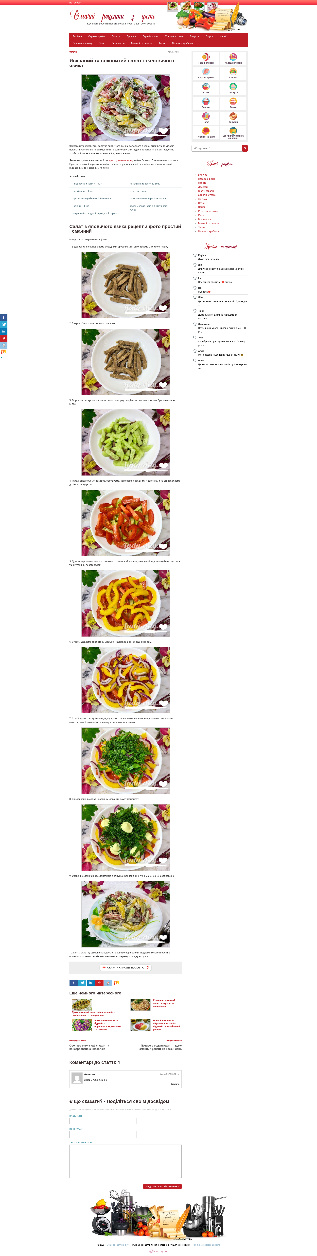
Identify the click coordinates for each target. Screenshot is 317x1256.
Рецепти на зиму (82, 43)
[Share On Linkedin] (91, 983)
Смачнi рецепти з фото (118, 1245)
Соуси (209, 36)
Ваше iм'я (75, 1115)
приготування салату (120, 160)
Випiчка (77, 36)
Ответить (175, 1084)
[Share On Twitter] (82, 983)
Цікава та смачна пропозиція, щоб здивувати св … (222, 366)
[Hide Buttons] (1, 358)
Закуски (194, 36)
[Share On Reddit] (108, 983)
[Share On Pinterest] (99, 983)
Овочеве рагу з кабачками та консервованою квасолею (89, 1047)
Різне (102, 43)
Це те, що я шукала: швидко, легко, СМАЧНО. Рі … (222, 330)
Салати (116, 36)
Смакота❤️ (204, 291)
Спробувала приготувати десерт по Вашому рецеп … (222, 343)
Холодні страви (174, 36)
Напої (223, 36)
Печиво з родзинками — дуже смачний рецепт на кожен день (160, 1047)
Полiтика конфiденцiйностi (206, 1245)
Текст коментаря (81, 1142)
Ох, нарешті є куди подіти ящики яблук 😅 (220, 354)
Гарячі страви (150, 36)
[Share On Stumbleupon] (116, 983)
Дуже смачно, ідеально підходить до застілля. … (218, 316)
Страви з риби (96, 36)
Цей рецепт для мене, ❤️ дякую (215, 282)
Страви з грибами (182, 43)
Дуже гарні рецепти (208, 259)
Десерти (131, 36)
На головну (75, 2)
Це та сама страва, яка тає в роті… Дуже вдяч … (222, 303)
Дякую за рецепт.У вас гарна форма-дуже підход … (221, 271)
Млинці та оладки (141, 43)
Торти (162, 43)
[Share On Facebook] (74, 983)
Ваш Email (76, 1129)
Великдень (118, 43)
